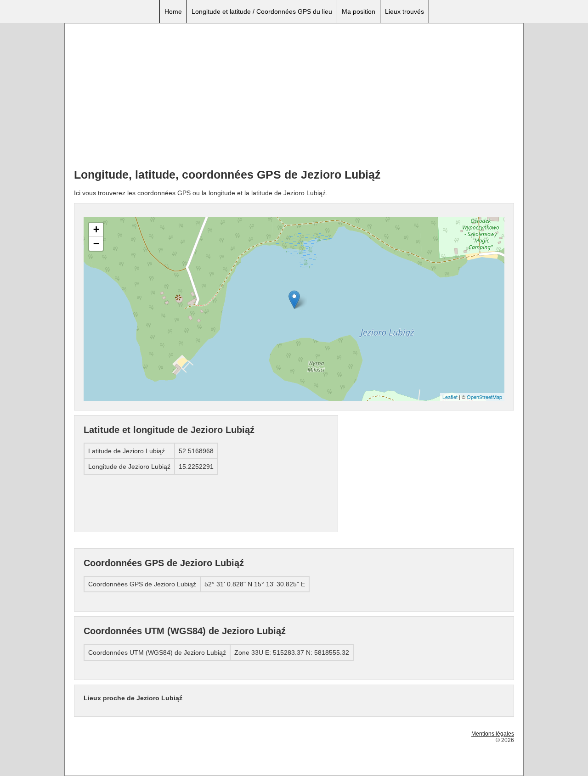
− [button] (96, 243)
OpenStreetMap (484, 396)
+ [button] (96, 229)
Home (173, 11)
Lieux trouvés (404, 11)
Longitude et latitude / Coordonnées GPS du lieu (262, 11)
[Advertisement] (294, 97)
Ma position (358, 11)
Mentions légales (492, 734)
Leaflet (450, 396)
